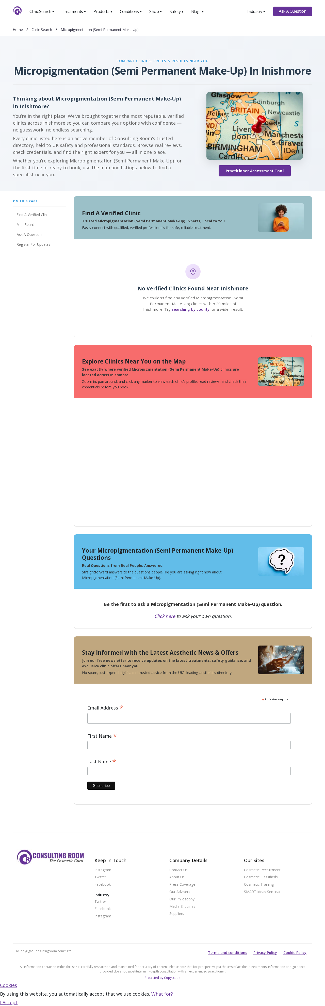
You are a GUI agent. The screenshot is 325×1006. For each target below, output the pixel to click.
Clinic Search (42, 11)
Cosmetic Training (259, 884)
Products (102, 11)
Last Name (101, 761)
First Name (102, 736)
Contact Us (178, 870)
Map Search (26, 224)
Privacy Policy (265, 952)
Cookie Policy (294, 952)
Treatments (74, 11)
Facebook (102, 884)
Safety (177, 11)
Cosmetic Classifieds (261, 877)
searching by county (190, 309)
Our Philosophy (181, 899)
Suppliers (176, 914)
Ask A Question (292, 11)
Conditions (131, 11)
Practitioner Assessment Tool (255, 170)
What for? (162, 994)
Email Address (105, 707)
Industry (256, 11)
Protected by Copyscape (162, 978)
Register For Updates (33, 244)
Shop (155, 11)
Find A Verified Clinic (33, 214)
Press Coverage (182, 884)
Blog (197, 11)
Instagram (102, 870)
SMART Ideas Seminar (262, 892)
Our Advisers (179, 892)
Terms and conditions (227, 952)
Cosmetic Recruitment (262, 870)
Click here (164, 616)
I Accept (9, 1002)
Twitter (100, 877)
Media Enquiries (182, 906)
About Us (177, 877)
